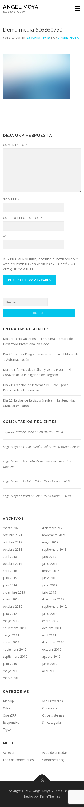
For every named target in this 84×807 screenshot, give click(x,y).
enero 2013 (11, 599)
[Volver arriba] (42, 781)
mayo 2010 (11, 671)
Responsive (11, 722)
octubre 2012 (12, 606)
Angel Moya (21, 7)
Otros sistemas (53, 715)
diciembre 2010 (53, 642)
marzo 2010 (11, 678)
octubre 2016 (12, 563)
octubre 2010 (51, 649)
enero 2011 (11, 642)
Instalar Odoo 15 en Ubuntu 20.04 (39, 432)
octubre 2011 (51, 628)
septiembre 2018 (54, 549)
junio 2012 (49, 613)
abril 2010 (49, 671)
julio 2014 (10, 585)
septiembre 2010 (15, 656)
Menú (77, 8)
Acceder (9, 752)
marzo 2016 (51, 571)
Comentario (15, 145)
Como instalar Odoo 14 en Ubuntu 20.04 (51, 446)
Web (6, 236)
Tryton (8, 729)
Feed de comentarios (18, 760)
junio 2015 (49, 578)
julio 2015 (10, 578)
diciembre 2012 (53, 599)
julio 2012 (10, 613)
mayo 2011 (11, 635)
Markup (8, 701)
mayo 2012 (11, 621)
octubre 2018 (12, 549)
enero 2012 (50, 621)
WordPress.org (53, 760)
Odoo (7, 708)
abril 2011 (49, 635)
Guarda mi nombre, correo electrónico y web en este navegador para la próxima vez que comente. (40, 264)
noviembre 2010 (14, 649)
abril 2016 (10, 571)
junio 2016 (49, 563)
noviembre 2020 (54, 535)
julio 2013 (49, 592)
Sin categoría (51, 722)
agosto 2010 (51, 656)
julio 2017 (49, 556)
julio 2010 (10, 664)
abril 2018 (10, 556)
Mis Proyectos (52, 701)
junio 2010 (49, 664)
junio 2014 (49, 585)
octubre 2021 (12, 535)
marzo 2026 (11, 528)
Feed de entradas (54, 752)
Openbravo (50, 708)
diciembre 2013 (14, 592)
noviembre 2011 (14, 628)
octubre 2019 (12, 542)
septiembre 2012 (54, 606)
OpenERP (10, 715)
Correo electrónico (23, 218)
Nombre (11, 199)
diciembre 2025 (53, 528)
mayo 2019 (50, 542)
